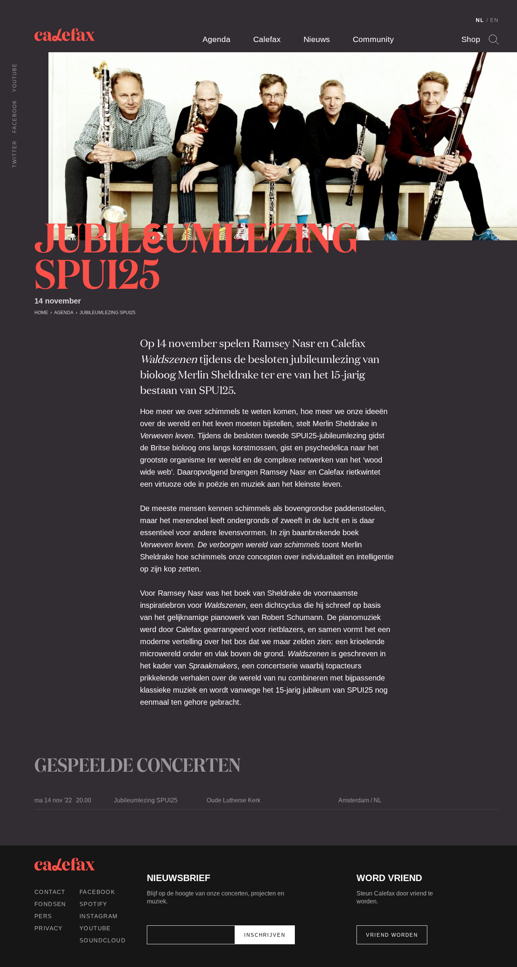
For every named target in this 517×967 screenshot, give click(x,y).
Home (41, 312)
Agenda (216, 39)
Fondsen (50, 904)
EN (494, 20)
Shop (470, 39)
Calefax (267, 39)
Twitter (14, 154)
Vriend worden (392, 935)
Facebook (14, 116)
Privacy (48, 928)
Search (494, 39)
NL (480, 20)
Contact (49, 892)
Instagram (98, 916)
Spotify (93, 904)
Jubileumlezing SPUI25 (107, 312)
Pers (43, 916)
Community (373, 39)
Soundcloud (102, 940)
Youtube (14, 77)
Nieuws (317, 39)
